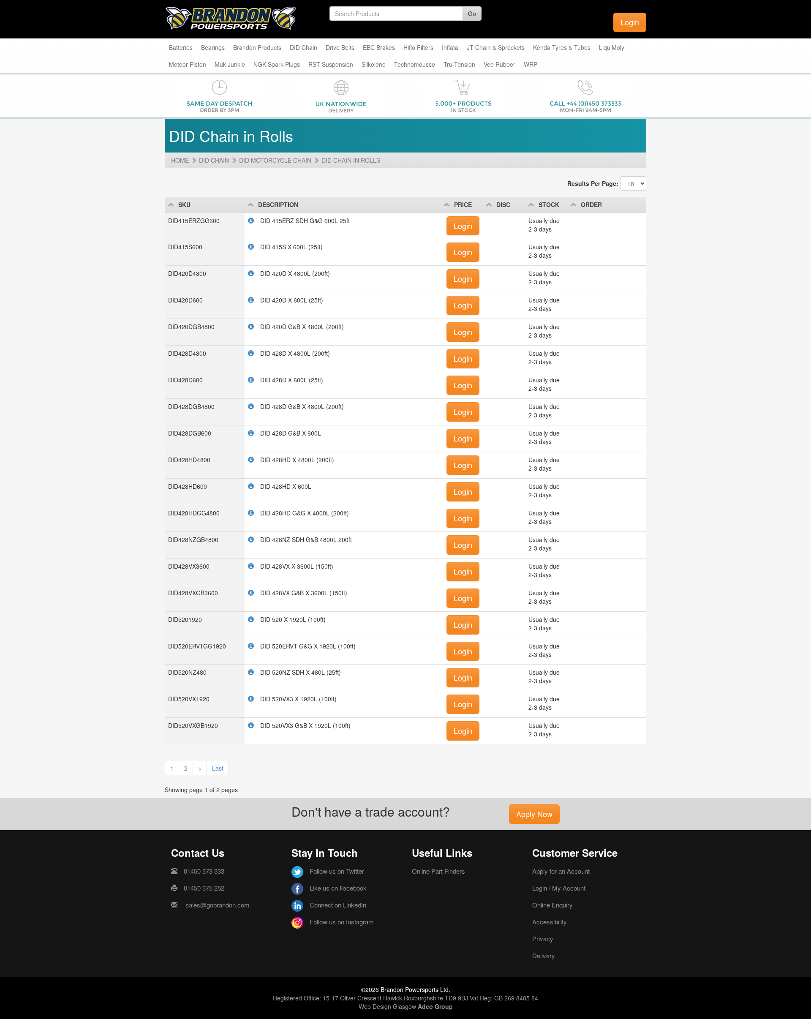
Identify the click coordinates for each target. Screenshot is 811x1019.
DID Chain (214, 160)
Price (463, 204)
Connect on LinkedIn (338, 904)
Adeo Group (435, 1006)
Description (278, 204)
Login (629, 21)
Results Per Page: (592, 183)
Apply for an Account (561, 870)
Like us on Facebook (338, 887)
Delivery (543, 955)
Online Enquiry (552, 904)
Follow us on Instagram (342, 921)
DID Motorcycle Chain (275, 160)
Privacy (542, 938)
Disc (503, 204)
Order (591, 204)
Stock (549, 204)
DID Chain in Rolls (350, 160)
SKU (184, 204)
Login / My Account (558, 887)
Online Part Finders (438, 870)
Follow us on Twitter (337, 870)
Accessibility (549, 921)
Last (217, 768)
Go (472, 13)
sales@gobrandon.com (217, 904)
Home (180, 160)
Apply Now (534, 813)
